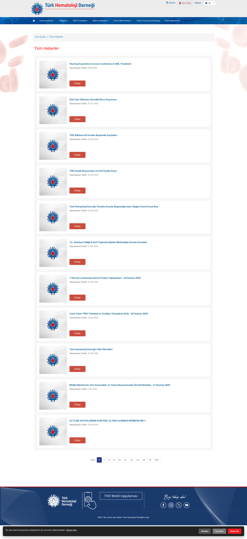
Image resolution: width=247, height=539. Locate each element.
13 (137, 460)
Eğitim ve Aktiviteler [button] (100, 21)
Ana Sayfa (40, 37)
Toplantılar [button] (63, 21)
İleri (157, 460)
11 (125, 460)
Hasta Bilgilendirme (172, 21)
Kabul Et (234, 531)
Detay (77, 83)
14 (144, 460)
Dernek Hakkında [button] (46, 21)
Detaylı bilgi (71, 530)
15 (150, 460)
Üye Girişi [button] (186, 3)
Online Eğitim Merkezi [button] (122, 21)
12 (131, 460)
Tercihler (219, 531)
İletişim (198, 3)
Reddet (204, 531)
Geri (93, 460)
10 (119, 460)
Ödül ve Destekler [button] (80, 21)
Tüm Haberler (56, 37)
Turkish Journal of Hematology (148, 21)
